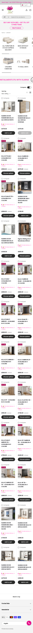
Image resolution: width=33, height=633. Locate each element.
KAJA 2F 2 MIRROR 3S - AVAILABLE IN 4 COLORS (24, 442)
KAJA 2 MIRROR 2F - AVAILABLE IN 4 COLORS (24, 362)
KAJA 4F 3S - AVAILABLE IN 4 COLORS (23, 485)
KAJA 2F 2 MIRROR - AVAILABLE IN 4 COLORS (8, 362)
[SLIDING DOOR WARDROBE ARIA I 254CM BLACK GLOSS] (25, 187)
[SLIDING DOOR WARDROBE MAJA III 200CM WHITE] (25, 556)
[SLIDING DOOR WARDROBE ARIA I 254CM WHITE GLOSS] (8, 513)
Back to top (16, 597)
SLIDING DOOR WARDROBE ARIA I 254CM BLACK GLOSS (23, 200)
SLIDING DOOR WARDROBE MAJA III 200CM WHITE (24, 567)
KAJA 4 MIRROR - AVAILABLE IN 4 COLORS (23, 158)
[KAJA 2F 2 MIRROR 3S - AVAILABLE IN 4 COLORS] (25, 431)
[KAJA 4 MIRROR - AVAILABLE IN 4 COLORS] (25, 147)
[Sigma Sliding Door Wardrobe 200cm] (25, 229)
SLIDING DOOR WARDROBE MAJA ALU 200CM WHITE (7, 241)
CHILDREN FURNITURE (8, 68)
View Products (16, 28)
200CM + (8, 32)
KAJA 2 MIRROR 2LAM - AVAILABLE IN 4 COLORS (24, 281)
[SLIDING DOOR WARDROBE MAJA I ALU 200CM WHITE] (8, 107)
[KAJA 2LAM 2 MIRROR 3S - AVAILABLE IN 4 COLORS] (8, 431)
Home (3, 32)
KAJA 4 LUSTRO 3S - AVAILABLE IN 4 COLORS (24, 402)
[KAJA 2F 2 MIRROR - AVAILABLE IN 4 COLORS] (8, 350)
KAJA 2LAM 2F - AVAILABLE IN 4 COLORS (23, 321)
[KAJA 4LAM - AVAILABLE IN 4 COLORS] (8, 270)
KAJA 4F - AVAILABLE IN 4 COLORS (8, 401)
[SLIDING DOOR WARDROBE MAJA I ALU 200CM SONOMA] (25, 107)
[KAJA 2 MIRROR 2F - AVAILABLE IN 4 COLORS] (25, 350)
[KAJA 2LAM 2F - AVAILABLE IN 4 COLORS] (25, 310)
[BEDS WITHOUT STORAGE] (23, 40)
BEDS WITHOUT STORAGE (23, 47)
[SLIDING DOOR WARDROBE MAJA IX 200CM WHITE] (25, 514)
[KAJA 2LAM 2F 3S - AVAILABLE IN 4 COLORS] (8, 187)
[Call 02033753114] (29, 623)
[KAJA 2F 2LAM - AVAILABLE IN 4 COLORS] (8, 147)
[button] (30, 10)
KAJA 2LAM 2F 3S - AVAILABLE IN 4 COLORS (7, 198)
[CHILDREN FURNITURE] (8, 60)
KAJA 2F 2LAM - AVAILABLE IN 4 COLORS (6, 158)
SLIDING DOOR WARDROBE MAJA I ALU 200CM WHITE (7, 118)
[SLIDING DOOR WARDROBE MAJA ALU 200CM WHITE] (8, 229)
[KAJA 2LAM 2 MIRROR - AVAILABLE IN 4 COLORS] (8, 310)
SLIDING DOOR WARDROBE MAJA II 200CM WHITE (7, 567)
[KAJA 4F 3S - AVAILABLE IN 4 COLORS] (25, 473)
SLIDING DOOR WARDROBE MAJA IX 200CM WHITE (24, 525)
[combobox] (16, 17)
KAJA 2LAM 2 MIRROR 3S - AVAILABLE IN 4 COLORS (6, 443)
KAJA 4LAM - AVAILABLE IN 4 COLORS (6, 281)
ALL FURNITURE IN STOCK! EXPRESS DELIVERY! (8, 48)
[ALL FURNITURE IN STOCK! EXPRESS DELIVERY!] (8, 40)
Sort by (4, 91)
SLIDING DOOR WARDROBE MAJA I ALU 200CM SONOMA (24, 119)
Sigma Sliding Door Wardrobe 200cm (24, 240)
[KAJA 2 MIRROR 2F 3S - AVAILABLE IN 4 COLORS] (8, 473)
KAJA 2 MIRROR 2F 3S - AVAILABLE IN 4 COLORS (7, 485)
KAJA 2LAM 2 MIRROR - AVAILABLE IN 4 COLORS (8, 321)
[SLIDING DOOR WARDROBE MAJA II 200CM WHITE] (8, 556)
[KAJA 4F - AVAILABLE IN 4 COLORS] (8, 391)
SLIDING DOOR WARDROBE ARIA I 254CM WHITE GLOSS (7, 526)
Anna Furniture (9, 629)
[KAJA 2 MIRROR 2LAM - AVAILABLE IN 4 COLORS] (25, 270)
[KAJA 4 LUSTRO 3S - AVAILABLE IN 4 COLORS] (25, 391)
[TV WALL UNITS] (23, 60)
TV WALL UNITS (23, 67)
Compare (23, 87)
